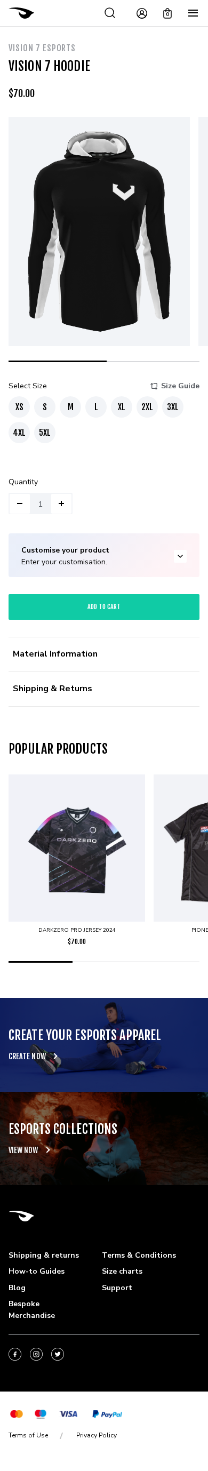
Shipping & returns (44, 1255)
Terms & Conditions (139, 1255)
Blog (17, 1288)
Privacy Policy (96, 1435)
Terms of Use (28, 1435)
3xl (173, 407)
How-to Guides (37, 1271)
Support (117, 1288)
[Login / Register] (141, 13)
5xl (45, 432)
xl (121, 407)
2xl (147, 407)
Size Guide (180, 386)
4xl (19, 432)
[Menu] (193, 13)
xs (19, 407)
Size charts (122, 1271)
